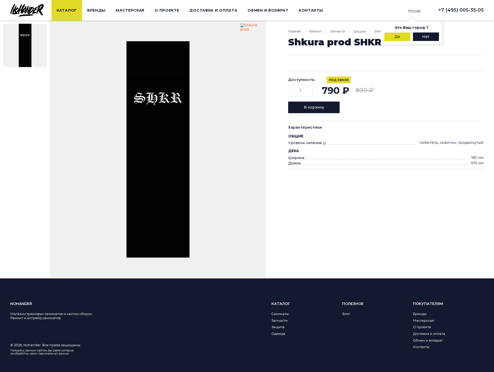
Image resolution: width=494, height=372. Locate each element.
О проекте (167, 10)
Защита (278, 327)
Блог (346, 314)
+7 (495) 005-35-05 (461, 10)
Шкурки (359, 31)
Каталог (67, 10)
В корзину (314, 107)
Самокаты (280, 314)
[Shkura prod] (251, 34)
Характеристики (305, 127)
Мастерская (130, 10)
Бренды (96, 10)
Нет (425, 36)
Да (397, 36)
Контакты (311, 10)
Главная (294, 31)
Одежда (278, 334)
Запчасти (337, 31)
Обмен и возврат (268, 10)
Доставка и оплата (213, 10)
